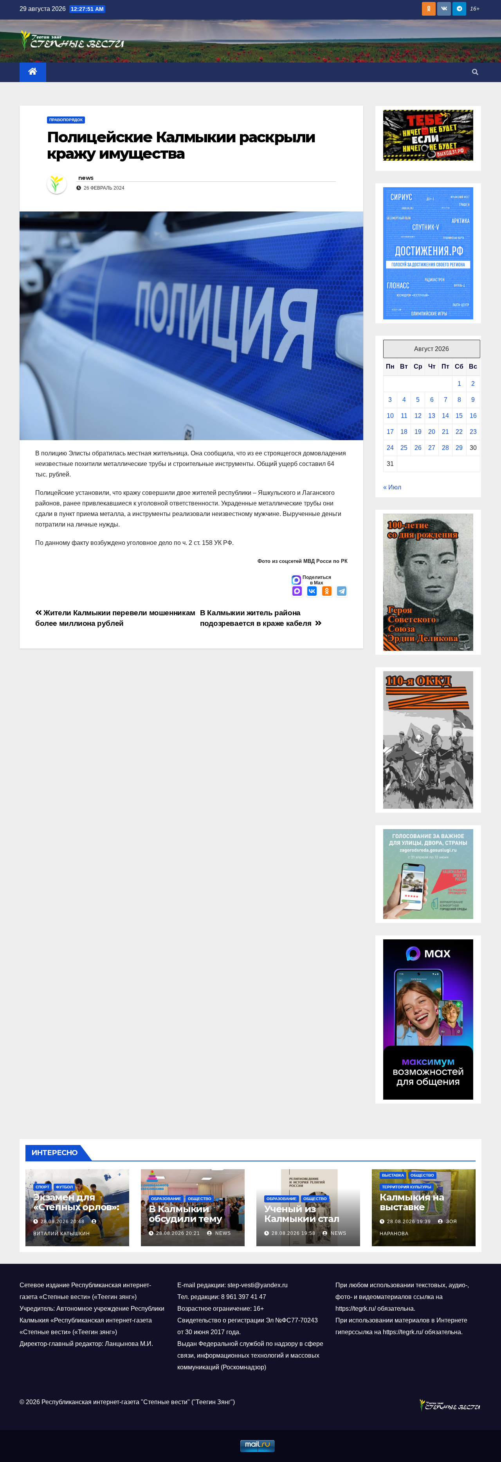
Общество (199, 1199)
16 (473, 415)
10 (390, 415)
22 (459, 431)
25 (403, 447)
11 (404, 415)
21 (445, 431)
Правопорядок (66, 120)
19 (418, 431)
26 (418, 447)
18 (403, 431)
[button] (475, 72)
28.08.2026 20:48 (63, 1221)
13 (431, 415)
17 (390, 431)
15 (459, 415)
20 (431, 431)
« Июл (392, 487)
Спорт (42, 1187)
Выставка (393, 1175)
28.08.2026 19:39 (409, 1221)
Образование (166, 1199)
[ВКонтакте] (312, 592)
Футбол (64, 1187)
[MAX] (297, 592)
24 (390, 447)
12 (418, 415)
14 (445, 415)
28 (445, 447)
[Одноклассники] (327, 592)
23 (473, 431)
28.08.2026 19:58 (293, 1233)
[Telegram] (342, 592)
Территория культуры (406, 1187)
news (85, 177)
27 (431, 447)
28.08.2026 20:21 (178, 1233)
